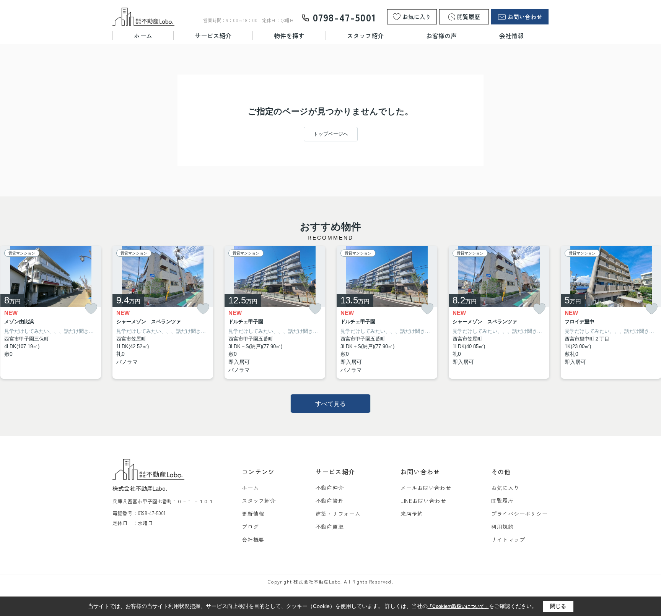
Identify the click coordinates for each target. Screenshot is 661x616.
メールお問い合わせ (426, 487)
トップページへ (330, 134)
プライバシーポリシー (519, 513)
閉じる (558, 606)
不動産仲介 (330, 487)
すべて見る (330, 403)
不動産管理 (330, 500)
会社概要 (253, 539)
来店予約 (412, 513)
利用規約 (502, 526)
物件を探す (289, 35)
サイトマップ (508, 539)
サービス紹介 (213, 35)
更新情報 (253, 513)
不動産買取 (330, 526)
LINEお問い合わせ (423, 500)
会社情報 (511, 35)
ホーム (143, 35)
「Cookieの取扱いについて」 (458, 606)
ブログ (250, 526)
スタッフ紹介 (365, 35)
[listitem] (163, 312)
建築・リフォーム (338, 513)
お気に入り (505, 487)
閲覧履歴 (502, 500)
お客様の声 (441, 35)
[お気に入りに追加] (91, 309)
